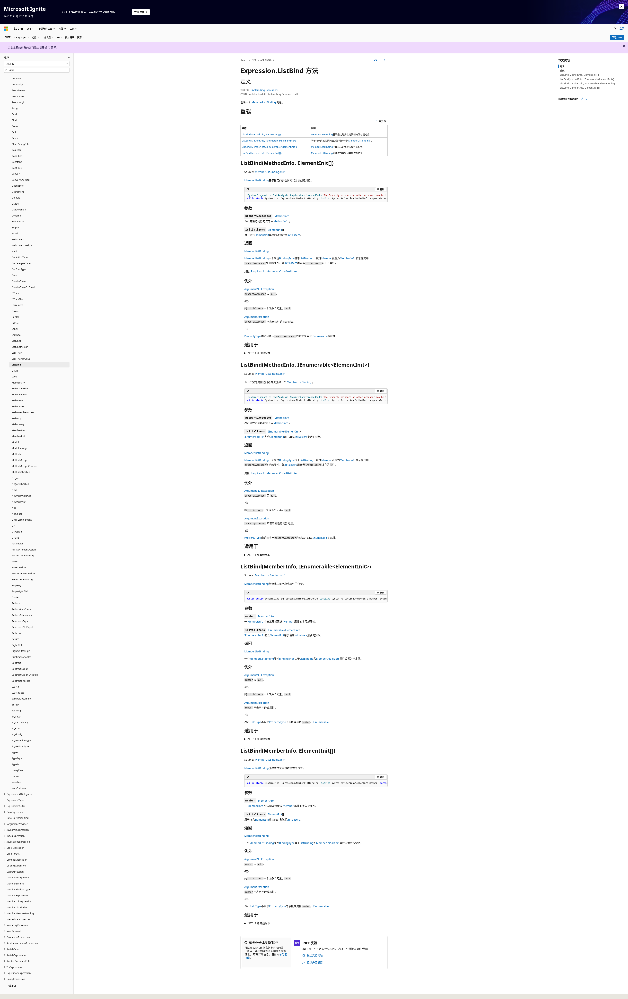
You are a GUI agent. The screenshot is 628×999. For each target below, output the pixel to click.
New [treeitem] (14, 489)
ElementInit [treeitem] (18, 221)
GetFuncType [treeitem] (19, 269)
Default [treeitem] (16, 197)
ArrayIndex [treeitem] (18, 96)
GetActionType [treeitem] (20, 257)
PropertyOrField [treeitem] (20, 591)
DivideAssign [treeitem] (19, 209)
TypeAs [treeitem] (16, 752)
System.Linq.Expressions (265, 90)
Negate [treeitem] (16, 478)
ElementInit (275, 230)
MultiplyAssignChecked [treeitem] (24, 466)
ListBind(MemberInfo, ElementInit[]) (261, 153)
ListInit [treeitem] (15, 370)
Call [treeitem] (14, 132)
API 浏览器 (265, 60)
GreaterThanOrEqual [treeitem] (23, 287)
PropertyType (252, 336)
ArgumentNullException (259, 289)
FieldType (255, 722)
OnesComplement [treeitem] (22, 519)
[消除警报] (621, 6)
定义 (562, 66)
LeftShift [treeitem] (16, 340)
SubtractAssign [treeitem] (20, 668)
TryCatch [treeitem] (16, 716)
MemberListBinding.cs (269, 172)
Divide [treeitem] (15, 203)
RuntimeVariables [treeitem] (21, 656)
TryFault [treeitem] (16, 728)
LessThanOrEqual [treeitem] (21, 358)
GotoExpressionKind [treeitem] (18, 817)
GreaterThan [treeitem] (19, 281)
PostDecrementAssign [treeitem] (24, 549)
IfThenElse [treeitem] (17, 299)
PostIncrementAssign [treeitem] (23, 555)
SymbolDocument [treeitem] (21, 698)
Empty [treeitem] (15, 227)
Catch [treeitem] (15, 138)
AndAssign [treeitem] (18, 84)
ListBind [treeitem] (16, 364)
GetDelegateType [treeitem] (21, 263)
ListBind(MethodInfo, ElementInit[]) (261, 134)
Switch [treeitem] (15, 686)
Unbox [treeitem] (15, 776)
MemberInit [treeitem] (18, 436)
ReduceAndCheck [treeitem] (21, 609)
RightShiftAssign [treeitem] (21, 650)
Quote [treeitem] (15, 597)
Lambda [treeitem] (16, 334)
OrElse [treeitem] (15, 537)
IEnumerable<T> (254, 437)
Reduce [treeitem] (16, 603)
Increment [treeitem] (17, 305)
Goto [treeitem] (14, 275)
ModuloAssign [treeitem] (19, 448)
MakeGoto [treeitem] (17, 400)
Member (326, 258)
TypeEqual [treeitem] (17, 758)
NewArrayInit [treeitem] (19, 501)
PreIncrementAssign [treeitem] (23, 579)
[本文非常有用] (582, 99)
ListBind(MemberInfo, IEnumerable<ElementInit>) (269, 146)
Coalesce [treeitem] (16, 149)
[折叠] (69, 57)
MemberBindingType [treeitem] (18, 889)
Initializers (293, 235)
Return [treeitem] (15, 639)
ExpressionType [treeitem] (15, 800)
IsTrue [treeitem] (15, 323)
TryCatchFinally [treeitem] (20, 722)
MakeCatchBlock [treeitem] (21, 388)
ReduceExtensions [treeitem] (22, 615)
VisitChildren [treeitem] (19, 788)
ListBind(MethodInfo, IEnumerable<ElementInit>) (269, 140)
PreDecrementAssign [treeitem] (23, 573)
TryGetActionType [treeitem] (21, 740)
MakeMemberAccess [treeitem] (23, 412)
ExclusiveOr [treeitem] (18, 239)
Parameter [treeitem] (17, 543)
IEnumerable (320, 336)
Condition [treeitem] (17, 156)
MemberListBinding (264, 102)
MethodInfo (281, 216)
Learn (244, 60)
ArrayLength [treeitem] (18, 102)
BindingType (287, 258)
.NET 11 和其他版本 (258, 353)
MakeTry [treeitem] (16, 418)
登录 (621, 28)
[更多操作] (385, 60)
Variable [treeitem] (16, 782)
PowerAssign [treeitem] (19, 567)
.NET (253, 60)
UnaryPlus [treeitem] (17, 770)
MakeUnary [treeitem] (18, 424)
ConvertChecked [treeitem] (21, 179)
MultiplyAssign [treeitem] (20, 460)
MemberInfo (348, 258)
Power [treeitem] (15, 561)
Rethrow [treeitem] (16, 633)
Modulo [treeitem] (16, 442)
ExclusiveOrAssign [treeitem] (22, 245)
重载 (562, 70)
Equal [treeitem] (15, 233)
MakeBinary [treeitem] (18, 382)
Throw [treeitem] (15, 704)
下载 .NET (617, 37)
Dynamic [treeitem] (16, 215)
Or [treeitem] (13, 525)
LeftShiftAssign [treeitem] (20, 346)
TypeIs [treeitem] (15, 764)
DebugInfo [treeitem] (18, 185)
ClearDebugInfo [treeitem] (20, 144)
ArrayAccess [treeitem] (18, 90)
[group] (316, 197)
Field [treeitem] (14, 251)
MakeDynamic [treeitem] (19, 394)
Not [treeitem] (14, 507)
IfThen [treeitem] (15, 293)
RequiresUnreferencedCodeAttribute (274, 271)
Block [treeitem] (14, 120)
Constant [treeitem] (17, 161)
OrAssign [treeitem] (17, 531)
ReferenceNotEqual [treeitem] (22, 627)
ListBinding (307, 258)
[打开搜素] (615, 29)
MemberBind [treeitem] (19, 430)
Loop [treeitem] (14, 376)
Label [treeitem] (15, 328)
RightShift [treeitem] (17, 645)
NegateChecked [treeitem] (20, 483)
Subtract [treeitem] (16, 662)
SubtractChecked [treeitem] (21, 680)
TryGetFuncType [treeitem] (20, 746)
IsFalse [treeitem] (15, 316)
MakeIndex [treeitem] (18, 406)
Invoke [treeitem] (15, 311)
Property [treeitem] (16, 585)
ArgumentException (256, 317)
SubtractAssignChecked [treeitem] (25, 674)
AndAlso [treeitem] (16, 78)
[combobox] (37, 63)
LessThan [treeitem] (17, 352)
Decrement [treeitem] (18, 191)
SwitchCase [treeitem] (18, 692)
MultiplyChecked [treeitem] (21, 472)
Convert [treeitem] (16, 173)
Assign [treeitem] (15, 108)
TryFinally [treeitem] (17, 734)
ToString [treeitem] (16, 710)
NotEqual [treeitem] (17, 513)
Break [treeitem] (15, 126)
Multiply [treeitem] (16, 454)
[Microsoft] (6, 28)
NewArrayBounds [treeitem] (21, 495)
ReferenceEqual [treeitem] (20, 621)
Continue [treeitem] (17, 167)
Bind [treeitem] (14, 114)
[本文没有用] (586, 99)
